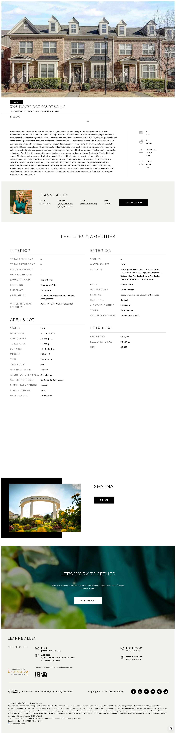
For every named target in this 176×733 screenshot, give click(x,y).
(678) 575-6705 (65, 203)
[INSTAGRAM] (140, 691)
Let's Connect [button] (88, 601)
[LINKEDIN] (146, 691)
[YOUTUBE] (152, 691)
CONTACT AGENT (133, 202)
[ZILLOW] (165, 691)
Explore (104, 500)
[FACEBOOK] (133, 691)
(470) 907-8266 (133, 659)
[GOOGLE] (159, 691)
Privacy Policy (116, 691)
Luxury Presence (64, 691)
